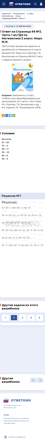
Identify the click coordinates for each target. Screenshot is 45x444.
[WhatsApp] (13, 115)
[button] (33, 380)
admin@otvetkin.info (12, 405)
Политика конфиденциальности (16, 421)
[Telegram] (10, 115)
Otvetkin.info (11, 408)
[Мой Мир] (6, 115)
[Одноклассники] (3, 115)
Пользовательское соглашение (16, 418)
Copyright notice (9, 423)
